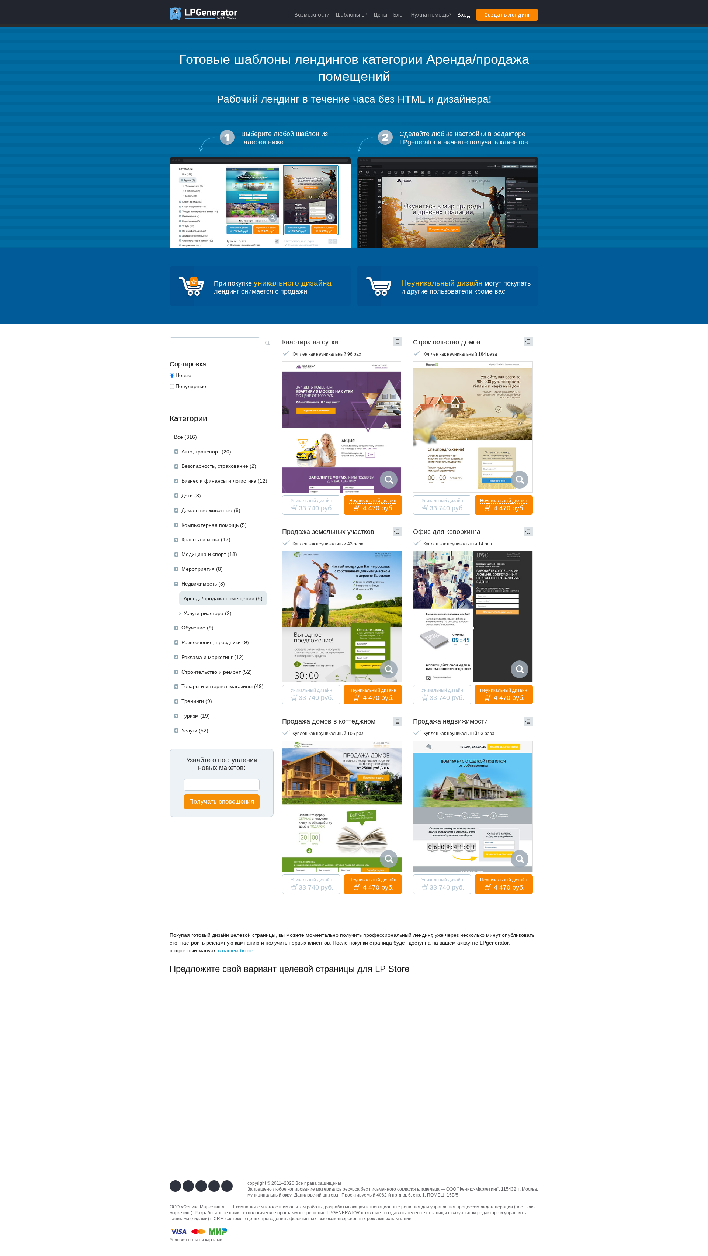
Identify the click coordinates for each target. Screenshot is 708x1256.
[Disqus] (354, 1074)
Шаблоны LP (352, 14)
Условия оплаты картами (196, 1239)
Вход (463, 14)
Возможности (312, 14)
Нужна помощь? (431, 14)
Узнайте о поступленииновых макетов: (221, 764)
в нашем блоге (235, 950)
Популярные (191, 386)
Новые (183, 375)
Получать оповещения (221, 801)
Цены (380, 14)
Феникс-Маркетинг (478, 1189)
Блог (399, 14)
